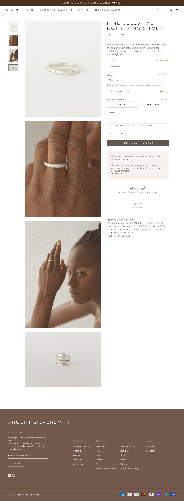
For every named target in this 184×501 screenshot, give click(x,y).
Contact (99, 455)
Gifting (83, 10)
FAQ (98, 451)
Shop (30, 10)
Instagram (151, 446)
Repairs (76, 455)
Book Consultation (107, 10)
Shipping (124, 455)
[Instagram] (13, 475)
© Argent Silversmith (23, 495)
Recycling (77, 460)
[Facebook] (134, 207)
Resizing (77, 451)
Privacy (123, 464)
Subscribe (16, 463)
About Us (100, 446)
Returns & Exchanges (130, 468)
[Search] (171, 10)
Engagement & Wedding (56, 10)
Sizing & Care (126, 451)
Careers (99, 460)
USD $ (155, 10)
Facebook (150, 451)
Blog (98, 464)
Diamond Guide (127, 446)
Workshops (78, 464)
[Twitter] (138, 207)
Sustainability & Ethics (106, 468)
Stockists (124, 460)
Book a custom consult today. (110, 2)
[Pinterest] (141, 207)
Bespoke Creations (82, 446)
